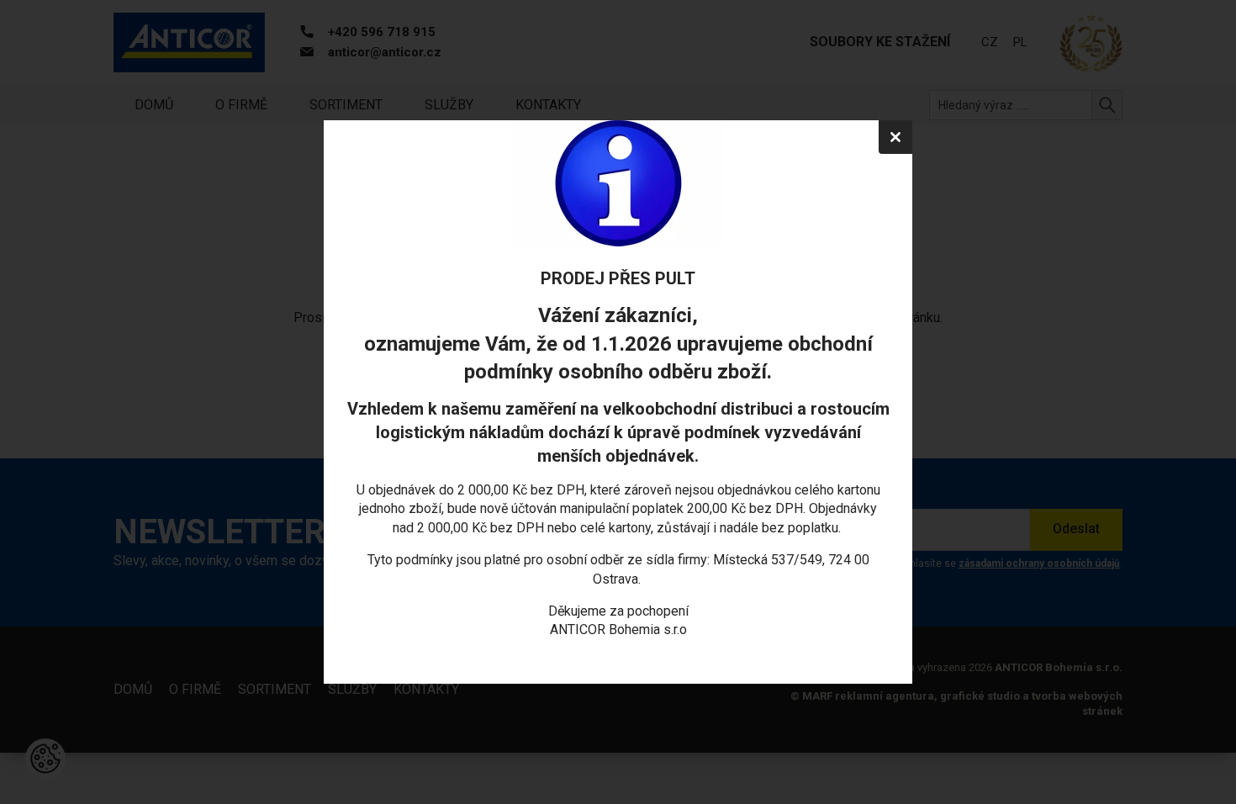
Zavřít (895, 137)
